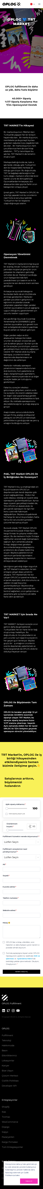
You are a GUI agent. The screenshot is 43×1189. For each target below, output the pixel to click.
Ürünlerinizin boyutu (12, 825)
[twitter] (8, 1010)
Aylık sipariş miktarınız (15, 804)
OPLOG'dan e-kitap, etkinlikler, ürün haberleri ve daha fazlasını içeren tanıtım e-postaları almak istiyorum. (23, 945)
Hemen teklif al (21, 972)
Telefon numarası (10, 898)
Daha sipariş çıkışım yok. (17, 814)
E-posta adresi (9, 887)
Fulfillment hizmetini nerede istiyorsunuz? (20, 836)
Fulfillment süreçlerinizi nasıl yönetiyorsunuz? (15, 850)
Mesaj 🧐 (6, 923)
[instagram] (13, 1010)
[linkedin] (3, 1010)
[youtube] (18, 1010)
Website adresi (9, 910)
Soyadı (5, 876)
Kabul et (29, 1181)
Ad (4, 864)
